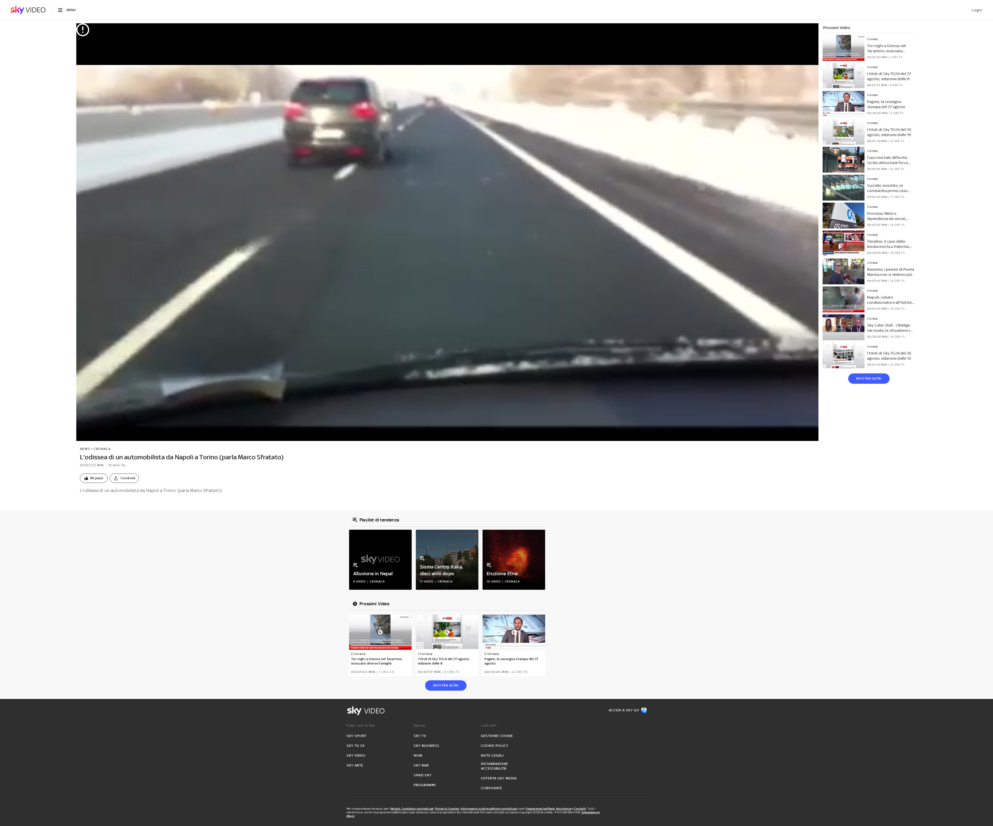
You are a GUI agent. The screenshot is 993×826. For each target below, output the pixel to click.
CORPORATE (491, 788)
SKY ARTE (355, 765)
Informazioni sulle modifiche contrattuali (489, 808)
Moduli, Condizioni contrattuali (412, 808)
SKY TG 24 (356, 746)
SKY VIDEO (356, 755)
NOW (418, 755)
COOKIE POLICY (494, 746)
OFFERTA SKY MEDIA (499, 778)
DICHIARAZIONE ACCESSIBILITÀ (494, 766)
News (85, 449)
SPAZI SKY (423, 775)
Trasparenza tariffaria (540, 808)
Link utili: (489, 725)
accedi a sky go (624, 710)
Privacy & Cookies (447, 808)
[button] (94, 478)
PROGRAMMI (425, 785)
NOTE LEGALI (492, 755)
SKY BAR (421, 765)
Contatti (580, 808)
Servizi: (420, 725)
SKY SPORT (356, 736)
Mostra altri (869, 378)
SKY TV (420, 736)
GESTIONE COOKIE (497, 736)
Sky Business (426, 746)
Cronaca (102, 449)
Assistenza (563, 808)
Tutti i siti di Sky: (361, 725)
